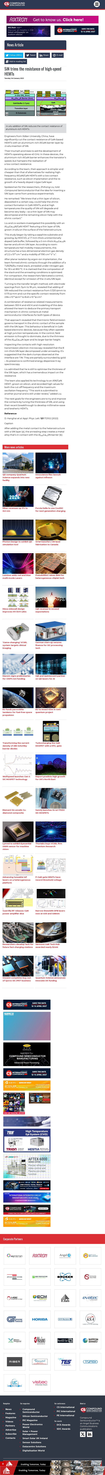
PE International (65, 1415)
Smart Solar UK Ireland (35, 1438)
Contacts (10, 1438)
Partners (10, 1426)
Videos (9, 1421)
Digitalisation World (34, 1450)
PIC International (66, 1411)
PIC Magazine (30, 1420)
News (9, 1409)
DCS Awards (63, 1425)
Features (10, 1413)
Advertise (11, 1430)
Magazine (11, 1417)
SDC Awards (63, 1429)
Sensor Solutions (32, 1442)
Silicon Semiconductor (35, 1416)
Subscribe (11, 1434)
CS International (66, 1407)
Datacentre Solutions (34, 1446)
